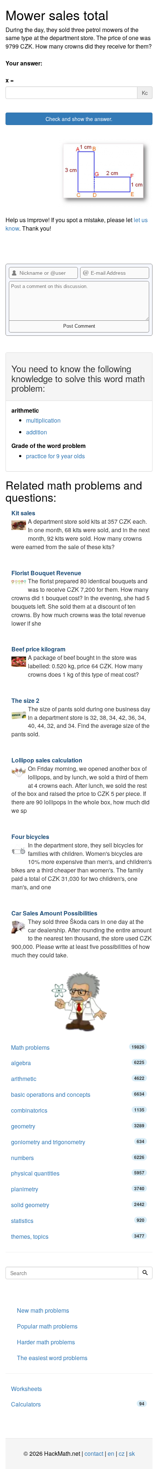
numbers (77, 1157)
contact (94, 1453)
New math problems (43, 1310)
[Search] (145, 1273)
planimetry (77, 1189)
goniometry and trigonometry (77, 1142)
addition (36, 432)
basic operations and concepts (77, 1094)
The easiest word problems (52, 1358)
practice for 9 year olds (55, 456)
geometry (77, 1126)
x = (10, 80)
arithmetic (77, 1078)
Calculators (77, 1404)
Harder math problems (46, 1342)
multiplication (43, 420)
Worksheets (26, 1388)
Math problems (77, 1047)
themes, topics (77, 1236)
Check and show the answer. (79, 118)
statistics (77, 1220)
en (111, 1453)
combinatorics (77, 1110)
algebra (77, 1063)
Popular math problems (47, 1326)
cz (122, 1453)
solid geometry (77, 1205)
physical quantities (77, 1173)
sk (132, 1453)
